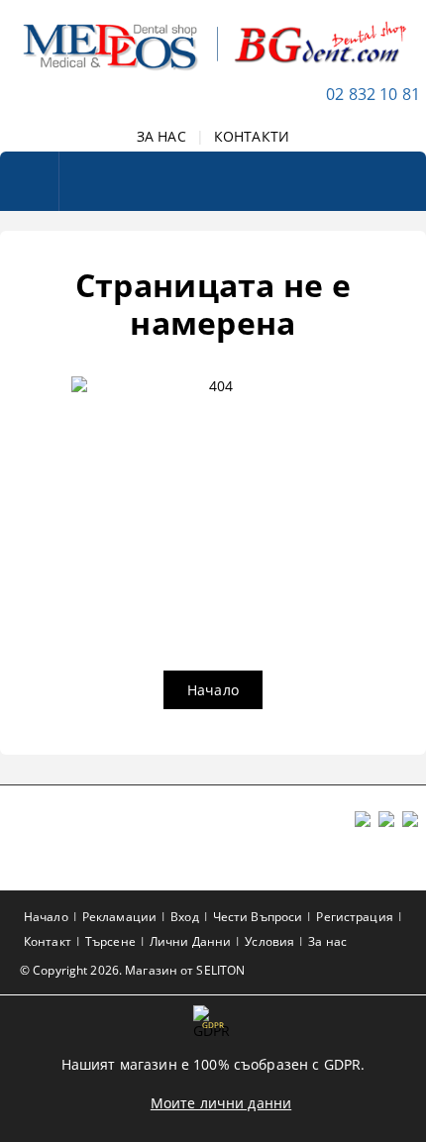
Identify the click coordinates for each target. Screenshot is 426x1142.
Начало (213, 689)
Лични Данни (190, 941)
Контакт (47, 941)
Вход (184, 916)
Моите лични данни (221, 1102)
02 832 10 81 (373, 94)
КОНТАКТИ (251, 136)
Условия (269, 941)
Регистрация (354, 916)
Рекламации (119, 916)
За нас (327, 941)
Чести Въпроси (258, 916)
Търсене (110, 941)
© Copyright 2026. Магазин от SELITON (132, 970)
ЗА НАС (161, 136)
